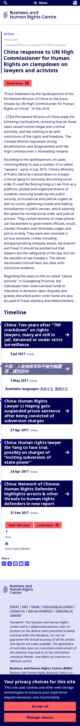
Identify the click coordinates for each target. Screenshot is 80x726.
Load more (45, 525)
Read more (15, 83)
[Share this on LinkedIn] (15, 563)
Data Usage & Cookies (58, 606)
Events (14, 606)
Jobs (25, 606)
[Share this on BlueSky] (21, 563)
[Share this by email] (27, 563)
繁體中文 (61, 389)
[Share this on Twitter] (9, 563)
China (8, 537)
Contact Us (17, 611)
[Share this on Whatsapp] (4, 563)
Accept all (40, 706)
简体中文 (46, 389)
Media (35, 606)
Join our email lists (40, 611)
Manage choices (40, 717)
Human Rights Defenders (17, 548)
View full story (19, 525)
